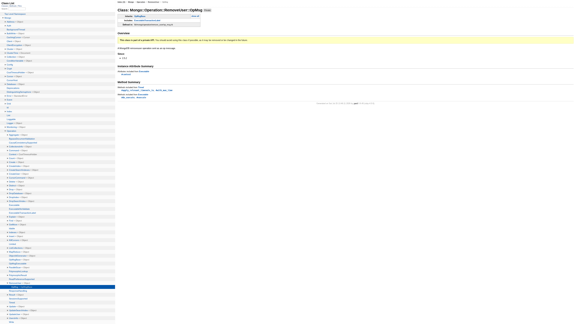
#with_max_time (164, 90)
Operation (141, 2)
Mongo (131, 2)
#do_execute (128, 97)
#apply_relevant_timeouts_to (137, 90)
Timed (141, 87)
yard (356, 103)
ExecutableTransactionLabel (147, 20)
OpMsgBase (139, 16)
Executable (144, 71)
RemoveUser (153, 2)
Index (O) (121, 2)
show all (195, 16)
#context (126, 74)
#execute (141, 97)
